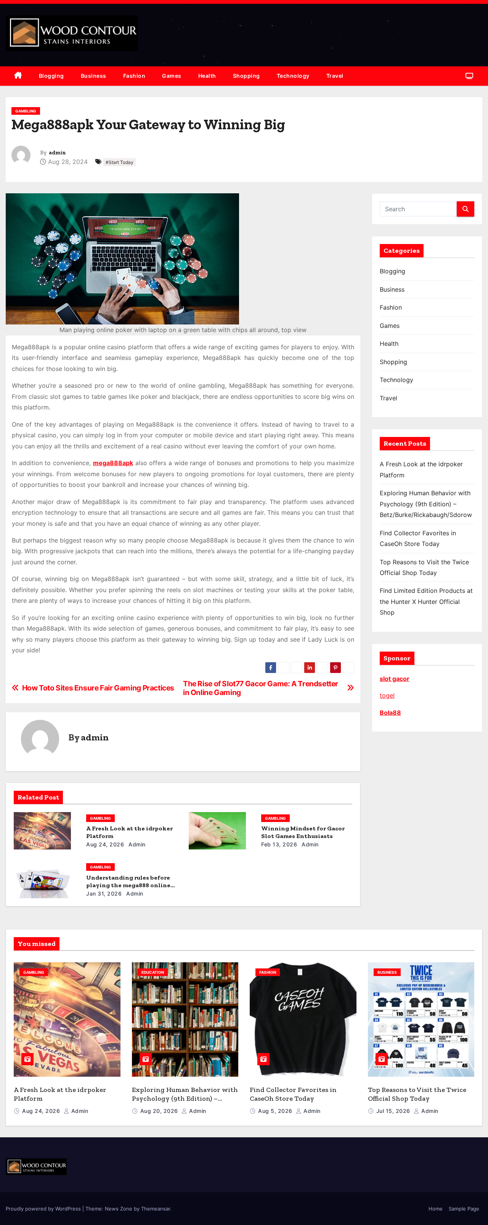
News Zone (118, 1209)
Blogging (51, 75)
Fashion (134, 75)
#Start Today (119, 162)
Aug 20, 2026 (160, 1111)
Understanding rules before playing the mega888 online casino (128, 885)
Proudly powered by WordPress (44, 1209)
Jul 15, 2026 (394, 1111)
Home (436, 1209)
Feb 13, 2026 (279, 844)
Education (152, 972)
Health (207, 75)
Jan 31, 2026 (104, 893)
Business (93, 75)
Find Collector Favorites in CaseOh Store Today (293, 1094)
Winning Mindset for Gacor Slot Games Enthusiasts (303, 832)
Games (171, 75)
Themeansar (155, 1209)
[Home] (18, 76)
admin (57, 152)
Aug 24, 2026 (105, 844)
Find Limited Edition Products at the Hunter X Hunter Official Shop (426, 601)
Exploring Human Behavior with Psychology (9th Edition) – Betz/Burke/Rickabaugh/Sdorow (426, 504)
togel (387, 695)
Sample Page (464, 1209)
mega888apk (113, 463)
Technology (293, 75)
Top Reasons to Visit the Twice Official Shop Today (417, 1094)
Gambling (25, 111)
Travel (335, 75)
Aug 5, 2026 (276, 1111)
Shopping (246, 75)
